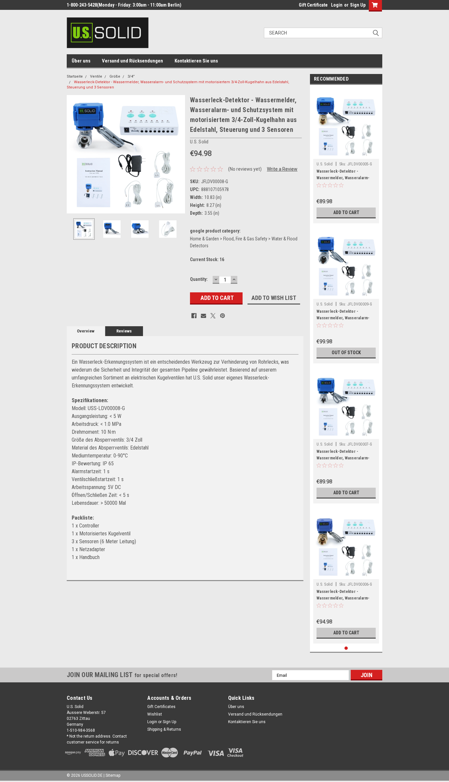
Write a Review (282, 169)
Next (178, 154)
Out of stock (346, 352)
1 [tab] (346, 648)
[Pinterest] (222, 315)
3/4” (131, 76)
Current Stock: (207, 259)
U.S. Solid (325, 164)
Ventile (96, 76)
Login (337, 5)
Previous (73, 154)
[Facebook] (194, 315)
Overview (85, 331)
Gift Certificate (313, 5)
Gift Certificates (161, 706)
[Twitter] (213, 315)
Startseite (75, 76)
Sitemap (113, 775)
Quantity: (199, 279)
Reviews (124, 331)
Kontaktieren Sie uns (196, 61)
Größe (114, 76)
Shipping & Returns (164, 729)
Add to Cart (346, 212)
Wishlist (154, 714)
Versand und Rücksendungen (132, 61)
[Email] (203, 315)
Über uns (81, 61)
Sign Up (358, 5)
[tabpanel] (346, 155)
